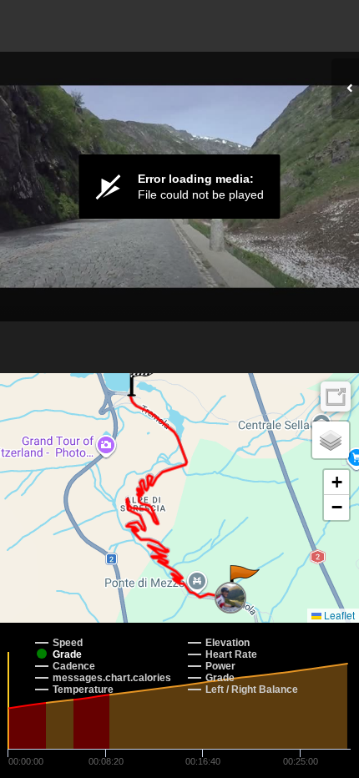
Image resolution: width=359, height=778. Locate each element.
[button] (243, 582)
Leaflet (338, 615)
